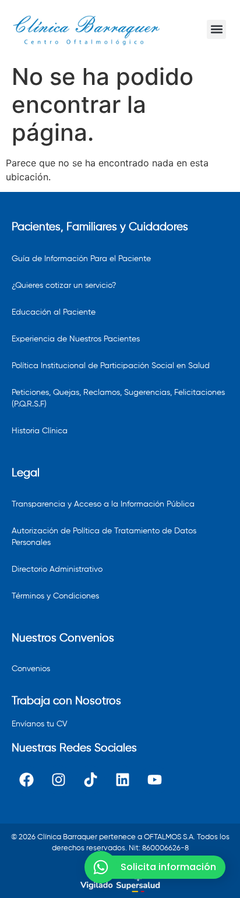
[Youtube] (154, 779)
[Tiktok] (90, 779)
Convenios (31, 669)
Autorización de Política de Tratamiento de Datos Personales (104, 537)
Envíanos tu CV (40, 724)
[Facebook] (26, 779)
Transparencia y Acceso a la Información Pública (103, 504)
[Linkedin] (122, 779)
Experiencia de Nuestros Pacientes (76, 339)
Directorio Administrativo (57, 569)
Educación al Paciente (54, 312)
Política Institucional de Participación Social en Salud (111, 366)
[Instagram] (58, 779)
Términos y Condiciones (55, 596)
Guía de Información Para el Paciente (81, 259)
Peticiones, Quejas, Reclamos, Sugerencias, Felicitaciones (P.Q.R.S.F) (118, 398)
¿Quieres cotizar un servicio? (64, 285)
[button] (216, 29)
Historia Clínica (40, 431)
